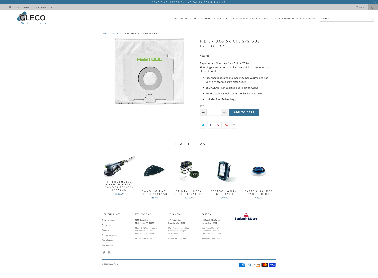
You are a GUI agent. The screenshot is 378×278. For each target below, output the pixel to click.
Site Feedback (107, 245)
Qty (202, 106)
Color (224, 18)
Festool (311, 18)
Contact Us (106, 225)
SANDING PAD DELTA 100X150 (154, 171)
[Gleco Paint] (32, 18)
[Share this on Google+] (226, 125)
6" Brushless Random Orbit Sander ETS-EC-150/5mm (119, 166)
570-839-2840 (147, 238)
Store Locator (21, 7)
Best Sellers (181, 18)
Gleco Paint (113, 264)
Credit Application (109, 235)
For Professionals (290, 18)
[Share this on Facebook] (211, 125)
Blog (54, 7)
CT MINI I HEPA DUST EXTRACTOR (189, 171)
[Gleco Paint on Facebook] (5, 7)
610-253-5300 (214, 238)
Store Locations (108, 220)
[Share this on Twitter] (203, 125)
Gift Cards (106, 230)
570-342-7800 (181, 238)
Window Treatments (245, 18)
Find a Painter (40, 7)
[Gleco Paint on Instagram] (9, 7)
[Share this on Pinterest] (218, 125)
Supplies (210, 18)
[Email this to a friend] (234, 125)
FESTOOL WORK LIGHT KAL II (224, 171)
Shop (197, 18)
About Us (268, 18)
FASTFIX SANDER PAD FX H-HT (259, 171)
